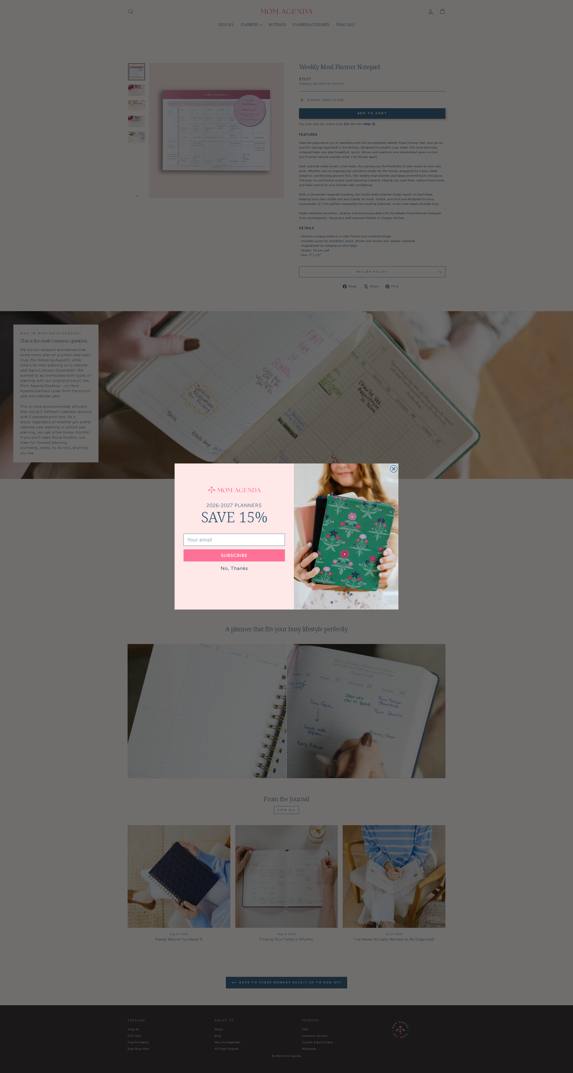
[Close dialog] (393, 468)
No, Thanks (234, 568)
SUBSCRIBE (234, 555)
